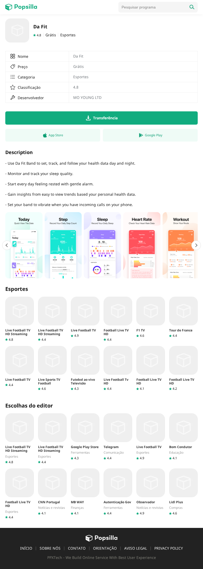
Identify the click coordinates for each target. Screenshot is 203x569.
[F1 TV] (150, 317)
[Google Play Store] (85, 436)
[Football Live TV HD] (118, 319)
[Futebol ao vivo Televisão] (85, 368)
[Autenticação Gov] (118, 492)
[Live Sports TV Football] (52, 368)
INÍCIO (26, 548)
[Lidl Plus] (183, 492)
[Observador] (150, 492)
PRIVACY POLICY (168, 548)
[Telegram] (118, 436)
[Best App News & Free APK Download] (21, 7)
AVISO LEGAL (135, 548)
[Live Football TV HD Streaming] (19, 319)
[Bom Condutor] (183, 436)
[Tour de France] (183, 317)
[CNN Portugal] (52, 492)
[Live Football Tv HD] (118, 368)
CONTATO (77, 548)
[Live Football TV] (85, 317)
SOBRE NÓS (50, 548)
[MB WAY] (85, 492)
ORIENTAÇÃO (105, 548)
